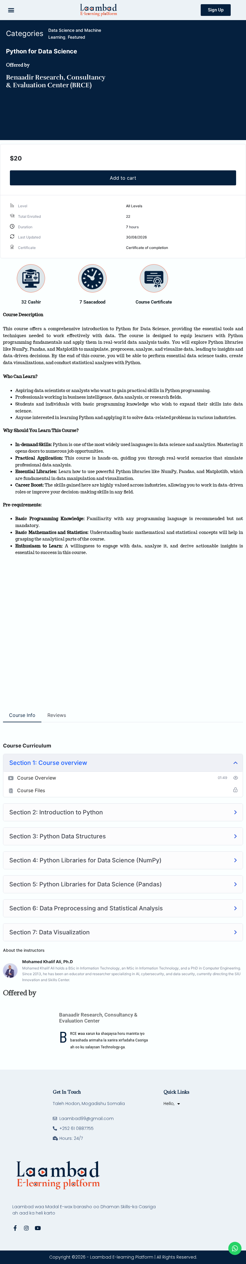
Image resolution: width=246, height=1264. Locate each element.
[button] (11, 10)
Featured (76, 37)
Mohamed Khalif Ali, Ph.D (47, 961)
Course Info (22, 715)
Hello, (169, 1104)
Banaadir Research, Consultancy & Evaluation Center (98, 1018)
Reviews (56, 715)
